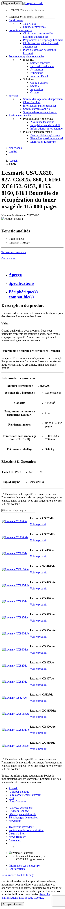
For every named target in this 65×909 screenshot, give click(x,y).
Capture (34, 92)
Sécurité (35, 85)
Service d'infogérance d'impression (43, 99)
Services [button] (13, 95)
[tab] (36, 274)
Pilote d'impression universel (46, 138)
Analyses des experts (20, 807)
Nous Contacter (18, 801)
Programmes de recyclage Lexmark (43, 40)
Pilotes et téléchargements (45, 135)
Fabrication (36, 72)
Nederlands (15, 147)
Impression (36, 89)
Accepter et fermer (12, 904)
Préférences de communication (26, 830)
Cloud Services (39, 82)
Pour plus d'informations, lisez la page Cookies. (25, 896)
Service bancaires (40, 62)
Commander (8, 258)
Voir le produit (38, 524)
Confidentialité (17, 868)
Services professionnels (36, 108)
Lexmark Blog (17, 833)
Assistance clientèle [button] (20, 115)
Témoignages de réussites (23, 817)
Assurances (36, 69)
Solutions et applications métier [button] (26, 56)
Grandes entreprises (34, 26)
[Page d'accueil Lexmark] (33, 3)
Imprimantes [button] (16, 20)
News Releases (17, 836)
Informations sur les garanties (39, 105)
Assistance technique (42, 122)
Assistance (15, 840)
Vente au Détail (39, 76)
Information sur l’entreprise (24, 865)
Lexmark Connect (19, 810)
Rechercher (15, 9)
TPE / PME (29, 23)
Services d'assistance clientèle (40, 112)
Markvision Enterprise (43, 141)
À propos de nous (19, 791)
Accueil (13, 160)
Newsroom (15, 820)
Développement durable (22, 814)
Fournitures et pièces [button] (20, 30)
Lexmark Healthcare (42, 66)
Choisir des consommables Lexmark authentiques (38, 35)
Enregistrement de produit (45, 125)
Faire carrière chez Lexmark (25, 794)
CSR (11, 798)
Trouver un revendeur (21, 826)
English (13, 151)
